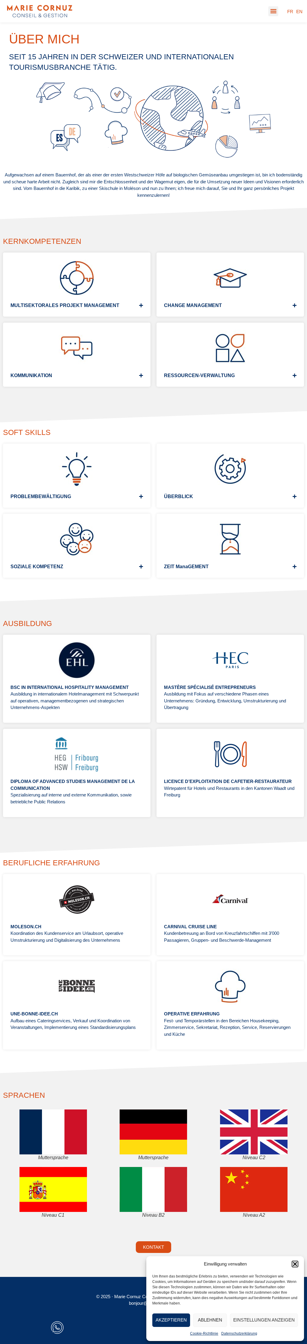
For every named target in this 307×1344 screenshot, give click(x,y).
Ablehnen (210, 1319)
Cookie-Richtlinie (204, 1333)
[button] (295, 1264)
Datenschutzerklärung (239, 1333)
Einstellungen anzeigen (264, 1319)
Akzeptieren (171, 1319)
